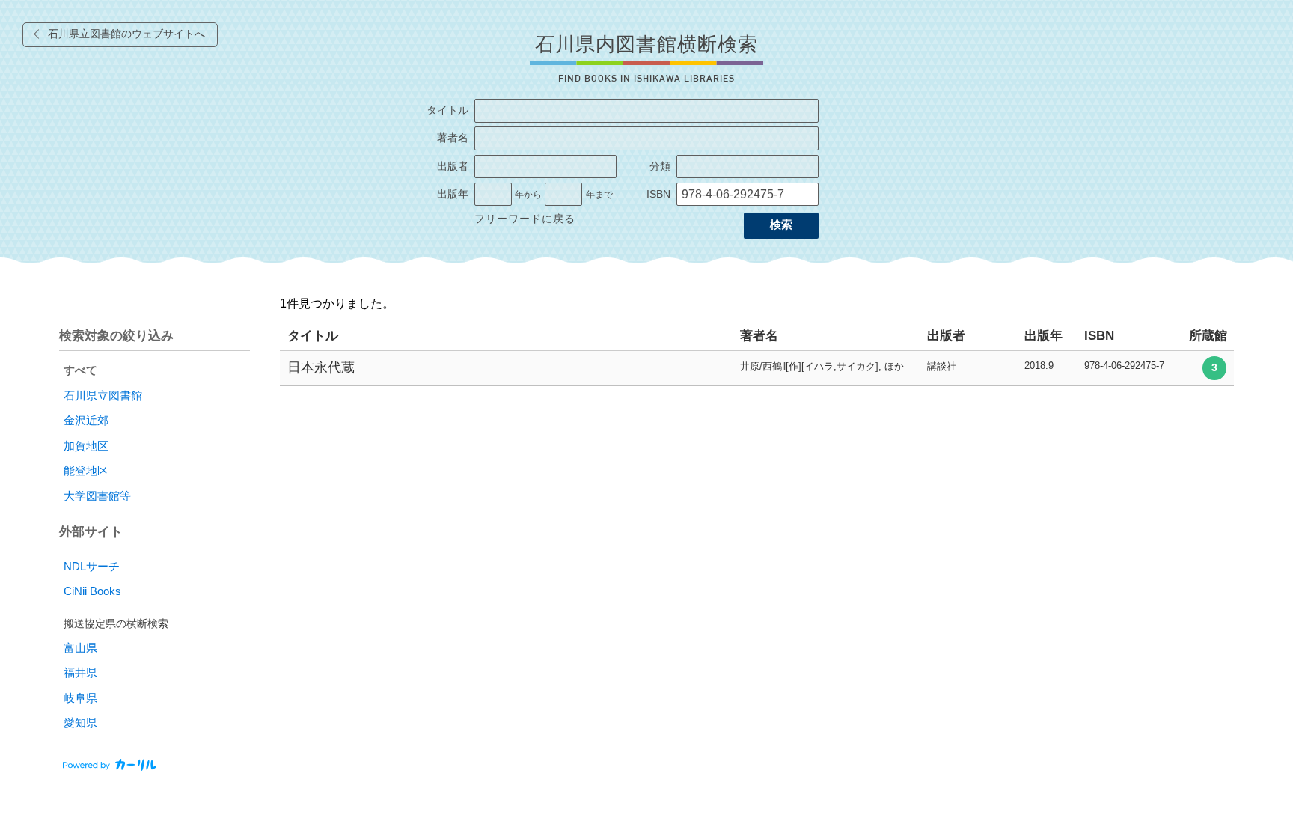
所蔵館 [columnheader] (1208, 336)
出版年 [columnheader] (1043, 336)
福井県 (80, 673)
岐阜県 (80, 698)
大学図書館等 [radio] (97, 496)
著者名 (452, 138)
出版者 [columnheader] (946, 336)
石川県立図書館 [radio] (103, 396)
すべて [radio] (80, 370)
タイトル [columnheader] (312, 336)
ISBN (658, 194)
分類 (659, 166)
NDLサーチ (92, 567)
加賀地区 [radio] (86, 446)
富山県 (80, 648)
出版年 (452, 194)
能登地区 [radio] (86, 471)
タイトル (447, 110)
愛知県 (80, 723)
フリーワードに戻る (524, 219)
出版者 (452, 166)
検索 (781, 225)
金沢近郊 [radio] (86, 421)
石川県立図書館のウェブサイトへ (126, 34)
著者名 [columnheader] (759, 336)
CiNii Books (92, 591)
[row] (757, 368)
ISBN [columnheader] (1099, 336)
